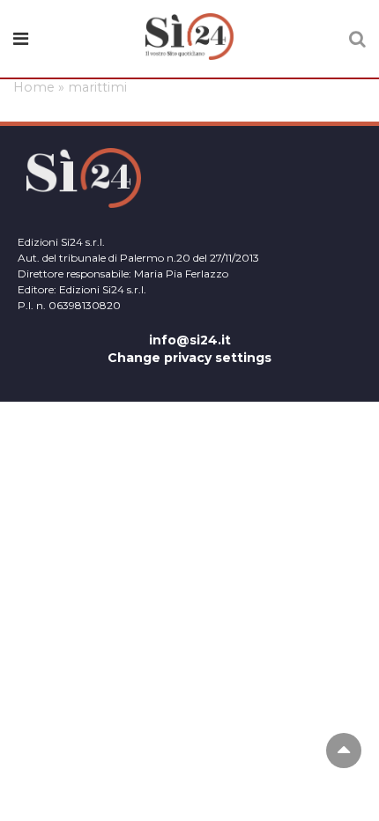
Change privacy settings (189, 358)
